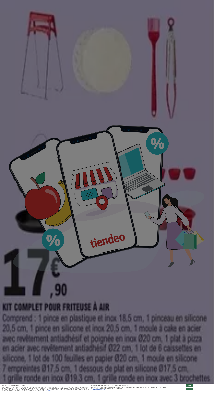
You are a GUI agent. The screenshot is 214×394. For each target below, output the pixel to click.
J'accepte (189, 385)
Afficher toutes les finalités (191, 391)
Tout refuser (189, 388)
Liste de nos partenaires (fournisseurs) (98, 389)
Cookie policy (48, 390)
